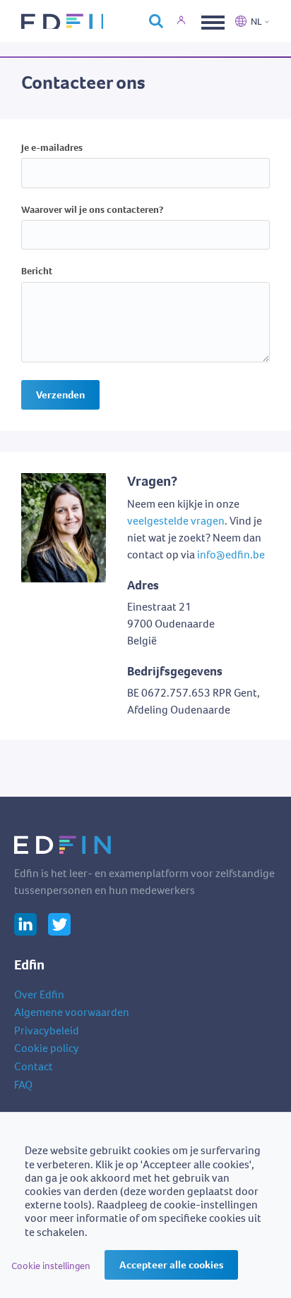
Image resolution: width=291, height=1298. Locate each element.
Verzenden (60, 395)
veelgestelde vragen (176, 520)
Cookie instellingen (50, 1266)
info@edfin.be (231, 554)
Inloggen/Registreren (189, 21)
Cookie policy (46, 1048)
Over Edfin (39, 994)
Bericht (36, 272)
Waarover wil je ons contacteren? (92, 210)
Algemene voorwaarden (71, 1012)
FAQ (23, 1084)
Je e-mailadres (52, 148)
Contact (33, 1066)
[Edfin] (62, 21)
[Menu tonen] (211, 21)
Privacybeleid (46, 1030)
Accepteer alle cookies (171, 1265)
